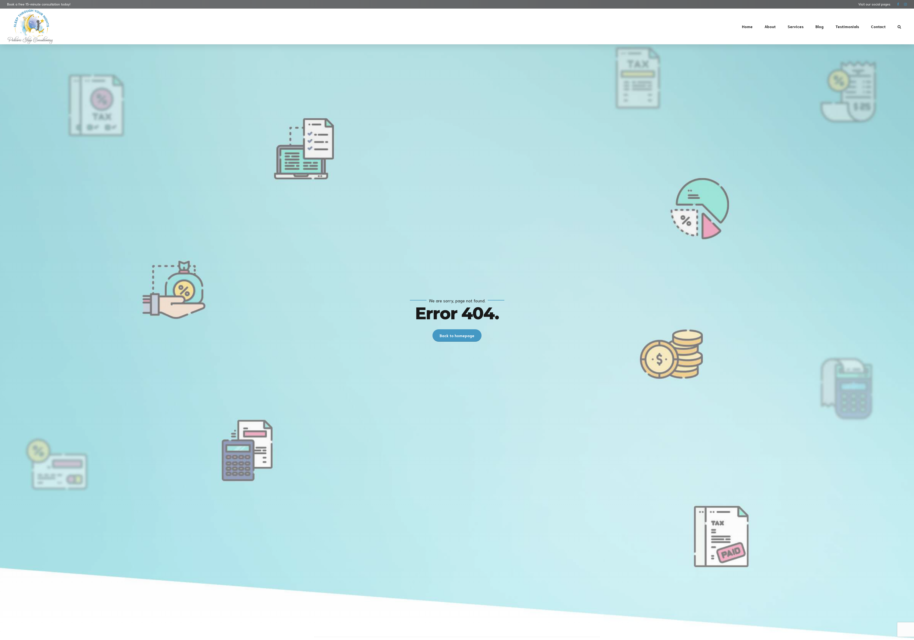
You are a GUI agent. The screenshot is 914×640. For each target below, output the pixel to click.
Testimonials (847, 26)
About (770, 26)
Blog (819, 26)
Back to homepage (457, 335)
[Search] (899, 27)
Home (747, 26)
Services (796, 26)
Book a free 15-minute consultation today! (38, 4)
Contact (878, 26)
